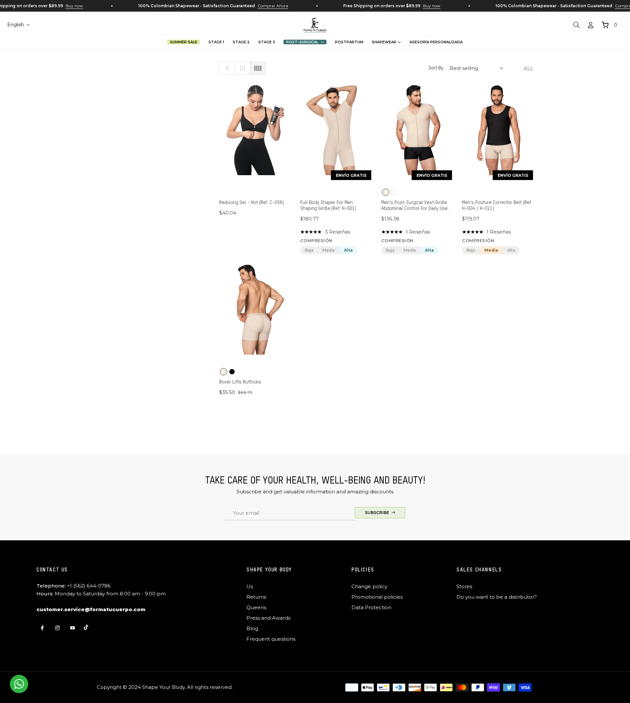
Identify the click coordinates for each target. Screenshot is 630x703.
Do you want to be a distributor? (496, 597)
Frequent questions (270, 639)
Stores (464, 586)
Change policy (369, 586)
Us (249, 586)
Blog (252, 628)
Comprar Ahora (264, 5)
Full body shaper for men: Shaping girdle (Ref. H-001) (328, 205)
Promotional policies (377, 597)
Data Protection (371, 607)
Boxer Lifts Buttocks (240, 382)
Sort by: (436, 68)
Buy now (65, 5)
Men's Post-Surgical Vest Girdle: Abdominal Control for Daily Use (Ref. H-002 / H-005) (414, 206)
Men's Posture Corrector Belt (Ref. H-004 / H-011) (497, 205)
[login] (591, 25)
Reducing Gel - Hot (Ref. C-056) (251, 202)
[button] (576, 25)
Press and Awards (268, 618)
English (15, 25)
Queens (256, 607)
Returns (256, 597)
